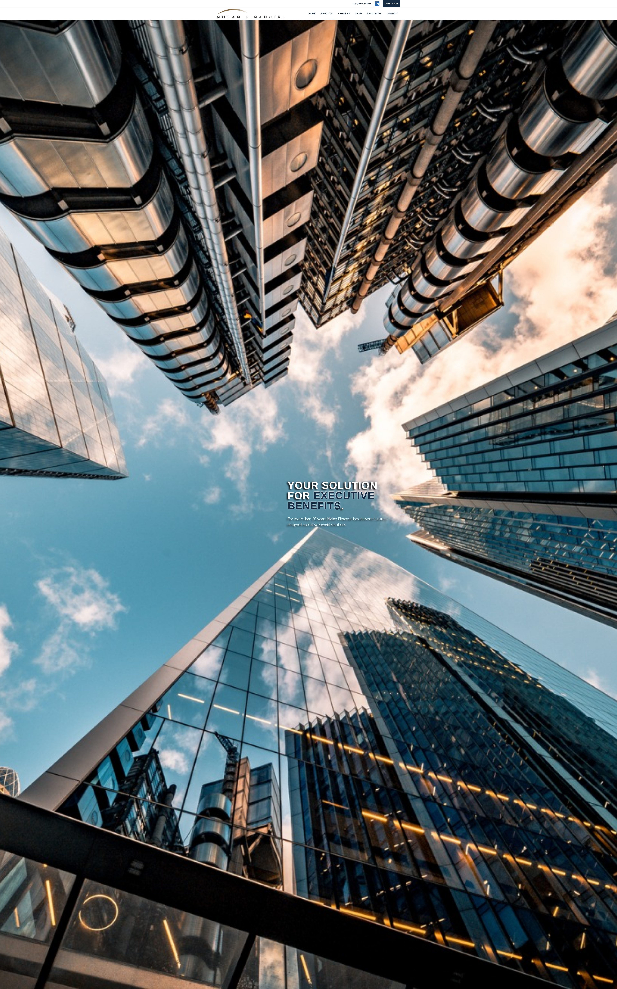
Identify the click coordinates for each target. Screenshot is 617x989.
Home (312, 13)
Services (344, 13)
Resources (374, 13)
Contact (392, 13)
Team (358, 13)
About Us (327, 13)
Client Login (391, 3)
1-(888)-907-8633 (363, 3)
